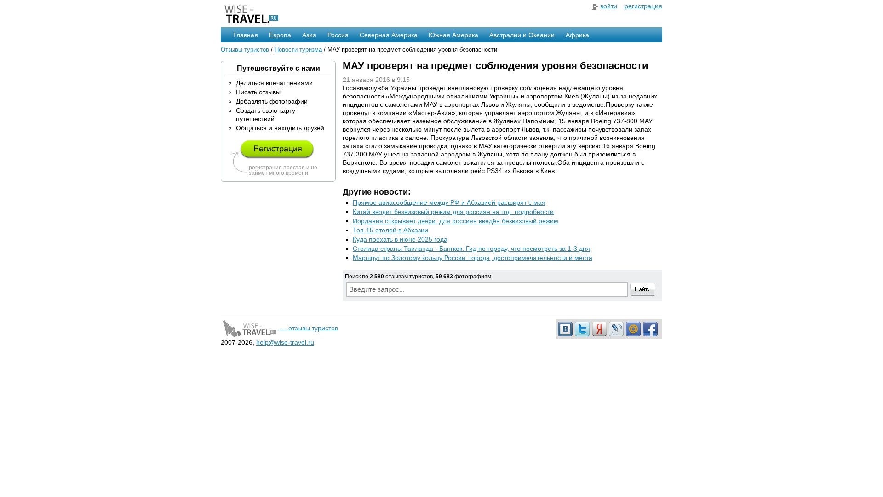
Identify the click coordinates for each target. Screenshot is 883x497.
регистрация (643, 6)
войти (608, 6)
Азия (309, 35)
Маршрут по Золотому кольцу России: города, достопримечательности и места (472, 257)
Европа (280, 35)
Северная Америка (389, 35)
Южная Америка (453, 35)
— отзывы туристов (308, 328)
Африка (577, 35)
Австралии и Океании (522, 35)
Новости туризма (298, 49)
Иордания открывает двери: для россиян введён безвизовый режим (455, 221)
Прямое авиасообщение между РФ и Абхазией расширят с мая (449, 202)
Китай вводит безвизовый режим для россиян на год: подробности (453, 211)
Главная (245, 35)
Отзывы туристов (245, 49)
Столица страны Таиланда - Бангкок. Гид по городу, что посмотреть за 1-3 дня (471, 248)
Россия (338, 35)
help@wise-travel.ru (285, 342)
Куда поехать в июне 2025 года (400, 239)
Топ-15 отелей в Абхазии (390, 230)
